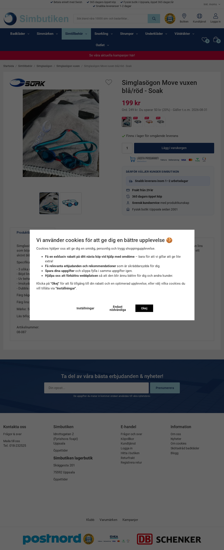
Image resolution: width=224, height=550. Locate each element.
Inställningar (85, 308)
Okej (144, 308)
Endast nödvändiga (118, 308)
